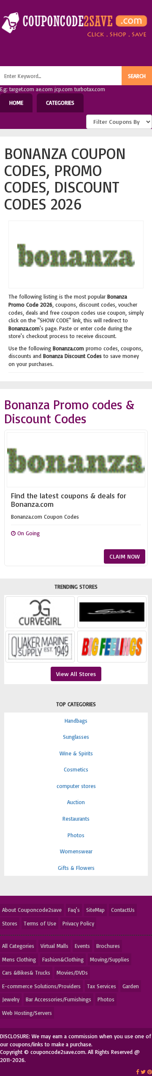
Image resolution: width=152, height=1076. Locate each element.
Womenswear (76, 851)
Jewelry (10, 999)
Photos (76, 835)
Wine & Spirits (76, 753)
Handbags (76, 720)
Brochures (108, 945)
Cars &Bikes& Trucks (26, 972)
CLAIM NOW (124, 556)
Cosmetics (76, 769)
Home (16, 102)
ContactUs (123, 909)
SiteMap (95, 909)
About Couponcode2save (32, 909)
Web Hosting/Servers (27, 1012)
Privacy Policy (78, 923)
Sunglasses (76, 736)
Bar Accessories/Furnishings (58, 999)
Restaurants (76, 818)
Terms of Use (40, 923)
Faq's (74, 909)
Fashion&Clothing (63, 959)
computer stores (76, 786)
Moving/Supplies (109, 959)
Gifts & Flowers (76, 867)
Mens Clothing (19, 959)
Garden (130, 986)
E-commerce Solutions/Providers (41, 986)
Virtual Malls (54, 945)
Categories (60, 102)
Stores (9, 923)
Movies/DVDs (72, 972)
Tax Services (101, 986)
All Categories (18, 945)
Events (82, 945)
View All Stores (76, 673)
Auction (76, 802)
